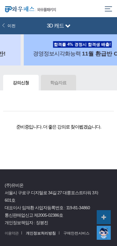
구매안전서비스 (76, 233)
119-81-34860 (78, 207)
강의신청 (21, 82)
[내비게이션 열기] (68, 26)
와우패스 (19, 8)
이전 (11, 25)
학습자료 (58, 82)
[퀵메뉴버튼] (104, 217)
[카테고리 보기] (108, 8)
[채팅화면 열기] (104, 233)
